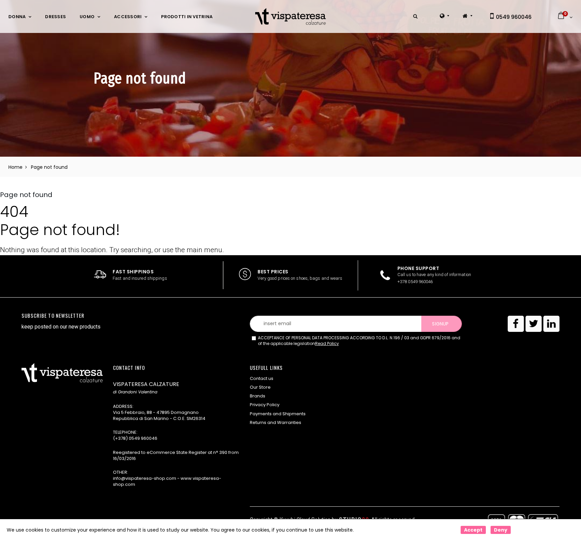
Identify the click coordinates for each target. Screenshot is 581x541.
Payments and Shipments (278, 414)
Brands (257, 396)
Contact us (261, 378)
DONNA (17, 16)
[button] (415, 17)
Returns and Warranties (275, 422)
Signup (440, 323)
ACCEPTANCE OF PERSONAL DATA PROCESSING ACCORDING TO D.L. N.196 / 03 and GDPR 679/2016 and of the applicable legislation (359, 340)
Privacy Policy (264, 404)
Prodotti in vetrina (186, 16)
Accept (473, 530)
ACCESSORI (128, 16)
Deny (500, 530)
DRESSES (55, 16)
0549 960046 (513, 17)
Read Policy (327, 343)
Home (15, 167)
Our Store (260, 387)
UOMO (87, 16)
